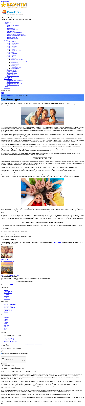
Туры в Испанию (12, 46)
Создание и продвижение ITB (33, 344)
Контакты (7, 88)
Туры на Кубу (11, 52)
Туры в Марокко (12, 53)
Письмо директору (12, 38)
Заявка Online (8, 79)
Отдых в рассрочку (12, 29)
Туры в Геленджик (16, 67)
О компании (7, 22)
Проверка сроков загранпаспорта (16, 35)
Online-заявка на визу (13, 82)
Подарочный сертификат (14, 32)
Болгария (6, 325)
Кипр (5, 323)
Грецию (6, 322)
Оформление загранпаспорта (15, 34)
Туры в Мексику (12, 55)
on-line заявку (58, 242)
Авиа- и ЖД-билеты (13, 25)
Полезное (6, 86)
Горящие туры (8, 77)
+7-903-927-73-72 (9, 339)
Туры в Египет (11, 44)
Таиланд (6, 317)
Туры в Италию (11, 47)
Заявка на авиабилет (10, 304)
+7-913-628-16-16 (9, 338)
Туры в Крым (14, 62)
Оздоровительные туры (7, 261)
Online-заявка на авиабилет (15, 80)
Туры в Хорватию (12, 73)
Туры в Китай (11, 49)
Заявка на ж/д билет (9, 307)
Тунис (5, 326)
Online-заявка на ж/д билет (14, 83)
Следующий (4, 275)
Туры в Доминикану (13, 43)
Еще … (6, 312)
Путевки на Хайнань (16, 50)
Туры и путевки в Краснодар (19, 61)
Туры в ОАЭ (10, 56)
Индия (6, 319)
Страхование (11, 31)
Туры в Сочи (14, 65)
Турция (6, 320)
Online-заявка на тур (13, 85)
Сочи (5, 328)
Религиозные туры (13, 275)
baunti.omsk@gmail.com (10, 341)
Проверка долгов (12, 37)
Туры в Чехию (11, 74)
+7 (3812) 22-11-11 (9, 336)
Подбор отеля (11, 28)
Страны (6, 40)
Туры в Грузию (11, 41)
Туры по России (11, 58)
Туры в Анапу (15, 68)
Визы (8, 26)
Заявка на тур (8, 309)
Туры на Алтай (15, 64)
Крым (5, 329)
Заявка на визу (8, 306)
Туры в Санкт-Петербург (18, 59)
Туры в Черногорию (13, 76)
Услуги (6, 23)
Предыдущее (4, 259)
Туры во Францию (12, 71)
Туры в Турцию (11, 70)
